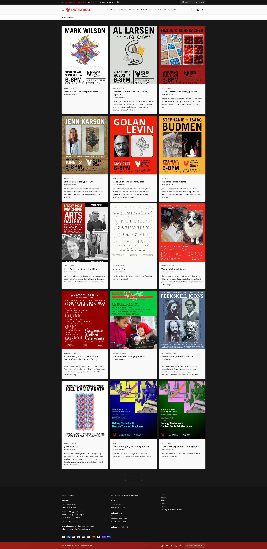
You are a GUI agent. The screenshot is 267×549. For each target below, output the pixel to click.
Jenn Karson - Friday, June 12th (78, 181)
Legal (163, 506)
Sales (162, 494)
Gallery (151, 10)
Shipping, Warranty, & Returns (172, 509)
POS (76, 545)
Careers (163, 503)
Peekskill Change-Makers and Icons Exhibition (178, 358)
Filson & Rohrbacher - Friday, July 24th (179, 91)
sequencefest (119, 269)
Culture (161, 10)
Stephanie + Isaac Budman (173, 181)
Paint (135, 10)
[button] (63, 9)
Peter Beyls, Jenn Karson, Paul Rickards (82, 269)
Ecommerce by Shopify (87, 545)
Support (171, 10)
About (163, 500)
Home (66, 17)
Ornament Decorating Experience (129, 356)
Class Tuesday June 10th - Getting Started (180, 446)
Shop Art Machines (114, 10)
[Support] (197, 9)
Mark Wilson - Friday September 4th (81, 91)
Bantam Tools (70, 545)
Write (143, 10)
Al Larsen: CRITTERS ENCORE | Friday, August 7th (130, 93)
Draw (127, 10)
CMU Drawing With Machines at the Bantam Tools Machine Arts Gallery (81, 358)
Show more (133, 477)
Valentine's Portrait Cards (173, 269)
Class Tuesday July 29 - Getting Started (131, 446)
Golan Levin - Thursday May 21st (128, 181)
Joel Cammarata (71, 446)
